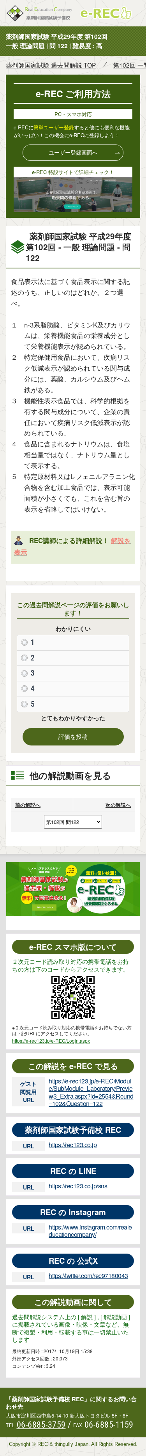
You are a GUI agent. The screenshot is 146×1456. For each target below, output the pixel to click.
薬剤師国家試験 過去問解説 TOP (51, 65)
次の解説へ (118, 804)
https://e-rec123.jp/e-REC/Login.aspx (51, 1040)
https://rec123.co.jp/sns (78, 1186)
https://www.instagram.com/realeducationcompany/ (90, 1230)
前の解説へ (27, 804)
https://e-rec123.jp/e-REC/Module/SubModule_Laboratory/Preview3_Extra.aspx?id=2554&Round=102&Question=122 (91, 1092)
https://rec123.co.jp (73, 1144)
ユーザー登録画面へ (73, 152)
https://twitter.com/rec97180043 (88, 1275)
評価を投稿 (73, 736)
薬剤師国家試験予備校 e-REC (73, 13)
